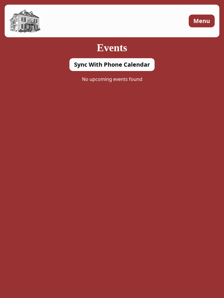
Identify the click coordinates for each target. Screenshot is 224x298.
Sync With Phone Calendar (112, 64)
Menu (201, 21)
